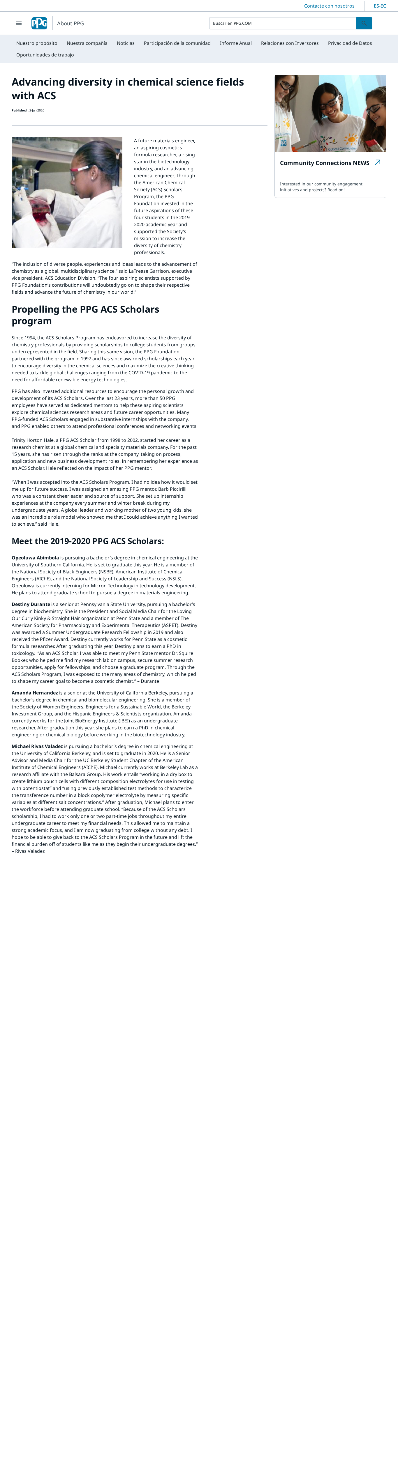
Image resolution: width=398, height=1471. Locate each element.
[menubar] (199, 49)
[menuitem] (37, 43)
